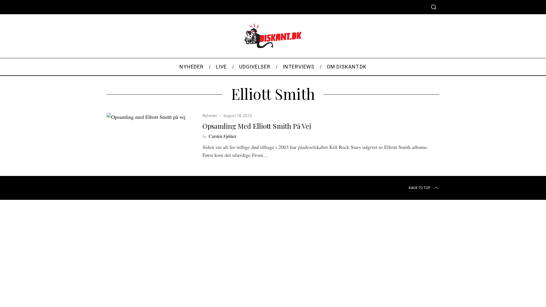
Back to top (419, 188)
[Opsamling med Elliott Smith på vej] (146, 117)
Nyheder (210, 115)
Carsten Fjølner (222, 136)
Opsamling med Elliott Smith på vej (256, 125)
